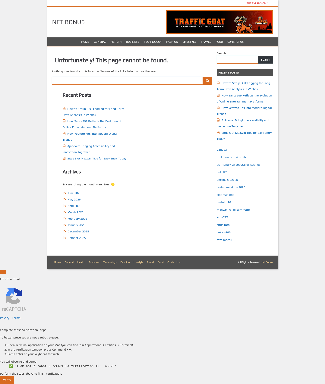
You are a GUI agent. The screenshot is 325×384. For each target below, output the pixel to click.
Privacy (4, 318)
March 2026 (76, 212)
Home (85, 41)
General (100, 41)
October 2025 (77, 238)
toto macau (224, 240)
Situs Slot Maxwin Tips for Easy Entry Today (96, 158)
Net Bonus (267, 262)
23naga (222, 149)
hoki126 (222, 172)
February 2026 (77, 218)
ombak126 (224, 202)
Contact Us (235, 41)
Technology (153, 41)
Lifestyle (189, 41)
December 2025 (78, 231)
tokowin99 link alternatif (233, 210)
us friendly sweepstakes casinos (238, 164)
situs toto (223, 225)
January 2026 (76, 225)
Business (132, 41)
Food (219, 41)
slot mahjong (225, 195)
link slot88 (224, 232)
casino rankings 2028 (231, 187)
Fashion (172, 41)
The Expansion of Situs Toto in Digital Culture (148, 3)
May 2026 (74, 199)
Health (116, 41)
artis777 (222, 217)
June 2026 (74, 193)
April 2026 (74, 206)
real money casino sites (232, 157)
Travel (206, 41)
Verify (7, 380)
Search (221, 53)
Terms (16, 318)
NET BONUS (68, 21)
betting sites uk (227, 179)
